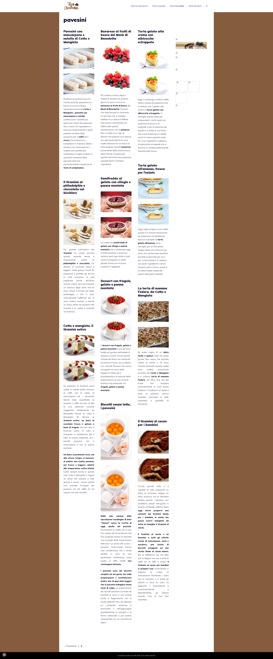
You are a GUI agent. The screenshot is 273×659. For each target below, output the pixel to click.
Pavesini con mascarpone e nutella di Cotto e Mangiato (76, 36)
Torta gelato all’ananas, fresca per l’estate (151, 168)
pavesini (155, 393)
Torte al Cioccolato (139, 6)
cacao (141, 527)
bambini (160, 500)
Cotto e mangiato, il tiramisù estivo (78, 327)
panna (90, 444)
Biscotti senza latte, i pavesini (116, 406)
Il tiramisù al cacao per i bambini (152, 423)
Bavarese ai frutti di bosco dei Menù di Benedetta (116, 34)
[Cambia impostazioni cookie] (4, 655)
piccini (75, 482)
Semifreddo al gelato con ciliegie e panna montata (116, 181)
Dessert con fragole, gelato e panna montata (116, 284)
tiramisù (71, 311)
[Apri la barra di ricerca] (207, 6)
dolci (121, 581)
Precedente (69, 646)
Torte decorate (195, 6)
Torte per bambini (177, 6)
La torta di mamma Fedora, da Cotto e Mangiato (152, 291)
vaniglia (122, 612)
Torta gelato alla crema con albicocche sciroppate (151, 36)
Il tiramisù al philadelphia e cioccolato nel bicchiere (74, 187)
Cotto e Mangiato (159, 373)
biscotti (127, 570)
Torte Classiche (158, 6)
